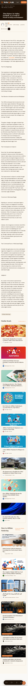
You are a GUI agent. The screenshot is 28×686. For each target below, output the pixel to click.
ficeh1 (6, 23)
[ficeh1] (2, 24)
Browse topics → (22, 321)
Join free (24, 2)
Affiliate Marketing (9, 6)
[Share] (21, 682)
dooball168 (11, 57)
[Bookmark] (16, 682)
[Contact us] (24, 683)
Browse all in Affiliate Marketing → (19, 529)
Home (2, 6)
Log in (17, 2)
